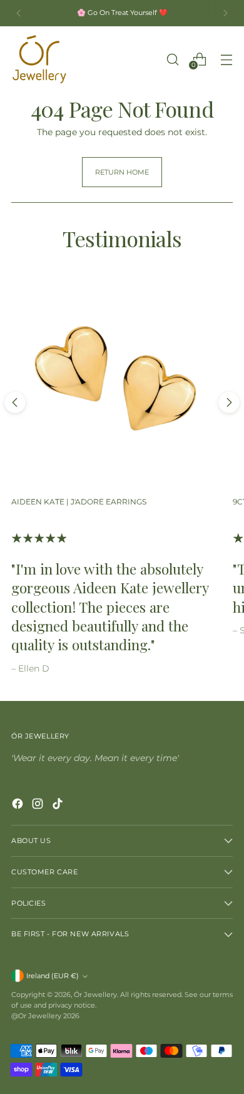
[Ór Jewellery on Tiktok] (58, 805)
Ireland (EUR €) (52, 975)
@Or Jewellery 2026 (45, 1015)
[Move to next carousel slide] (229, 402)
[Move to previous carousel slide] (15, 402)
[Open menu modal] (226, 59)
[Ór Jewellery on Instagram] (38, 805)
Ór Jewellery (95, 994)
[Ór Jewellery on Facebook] (18, 805)
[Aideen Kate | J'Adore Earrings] (116, 381)
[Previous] (19, 13)
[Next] (225, 13)
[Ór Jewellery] (39, 59)
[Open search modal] (172, 59)
